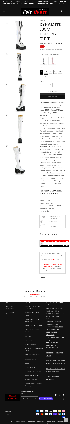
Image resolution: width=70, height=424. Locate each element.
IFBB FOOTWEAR (53, 342)
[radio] (44, 61)
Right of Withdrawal (12, 313)
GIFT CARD (29, 340)
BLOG (27, 363)
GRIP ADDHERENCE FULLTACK (53, 332)
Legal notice (49, 423)
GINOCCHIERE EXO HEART (32, 314)
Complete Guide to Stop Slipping (33, 385)
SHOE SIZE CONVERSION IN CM (34, 349)
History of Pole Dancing (33, 325)
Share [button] (43, 277)
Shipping (51, 49)
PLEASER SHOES (31, 379)
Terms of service (51, 421)
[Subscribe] (36, 398)
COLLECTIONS (30, 359)
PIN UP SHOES (30, 367)
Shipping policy (61, 421)
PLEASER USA (51, 324)
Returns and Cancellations (9, 307)
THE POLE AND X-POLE (55, 337)
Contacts (28, 336)
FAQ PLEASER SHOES (32, 355)
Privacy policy (41, 421)
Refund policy (31, 421)
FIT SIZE (53, 259)
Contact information (59, 423)
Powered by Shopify (21, 421)
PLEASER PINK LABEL (33, 371)
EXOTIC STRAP (52, 348)
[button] (4, 11)
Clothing (49, 321)
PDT (14, 421)
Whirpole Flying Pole (32, 375)
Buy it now (52, 96)
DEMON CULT (51, 345)
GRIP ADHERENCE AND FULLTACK (33, 307)
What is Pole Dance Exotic (32, 331)
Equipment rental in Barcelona (32, 320)
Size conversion (30, 344)
